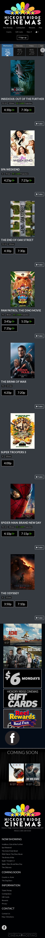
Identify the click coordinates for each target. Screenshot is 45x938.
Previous (2, 50)
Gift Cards (19, 32)
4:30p (8, 110)
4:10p (8, 533)
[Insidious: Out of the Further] (23, 77)
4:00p (7, 463)
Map (40, 28)
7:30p (25, 110)
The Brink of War (8, 857)
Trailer (40, 124)
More (28, 32)
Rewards (32, 28)
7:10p (21, 604)
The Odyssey (7, 867)
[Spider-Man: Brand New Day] (23, 501)
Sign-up (23, 37)
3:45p (8, 321)
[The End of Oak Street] (23, 218)
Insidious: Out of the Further (12, 844)
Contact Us (6, 914)
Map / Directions (8, 917)
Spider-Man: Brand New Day (12, 864)
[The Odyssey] (23, 571)
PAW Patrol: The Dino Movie (12, 854)
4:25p (8, 180)
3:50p (7, 604)
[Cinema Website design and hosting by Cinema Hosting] (22, 934)
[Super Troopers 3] (23, 430)
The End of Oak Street (10, 851)
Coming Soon (20, 28)
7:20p (21, 392)
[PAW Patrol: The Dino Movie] (23, 289)
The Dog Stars (7, 881)
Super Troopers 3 (8, 861)
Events (9, 32)
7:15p (25, 533)
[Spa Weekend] (23, 148)
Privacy (4, 904)
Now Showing (7, 28)
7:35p (8, 328)
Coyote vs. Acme (8, 877)
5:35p (25, 321)
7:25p (25, 180)
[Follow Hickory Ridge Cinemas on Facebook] (4, 927)
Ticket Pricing (6, 890)
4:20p (7, 392)
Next (42, 50)
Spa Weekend (7, 847)
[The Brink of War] (23, 360)
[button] (37, 32)
